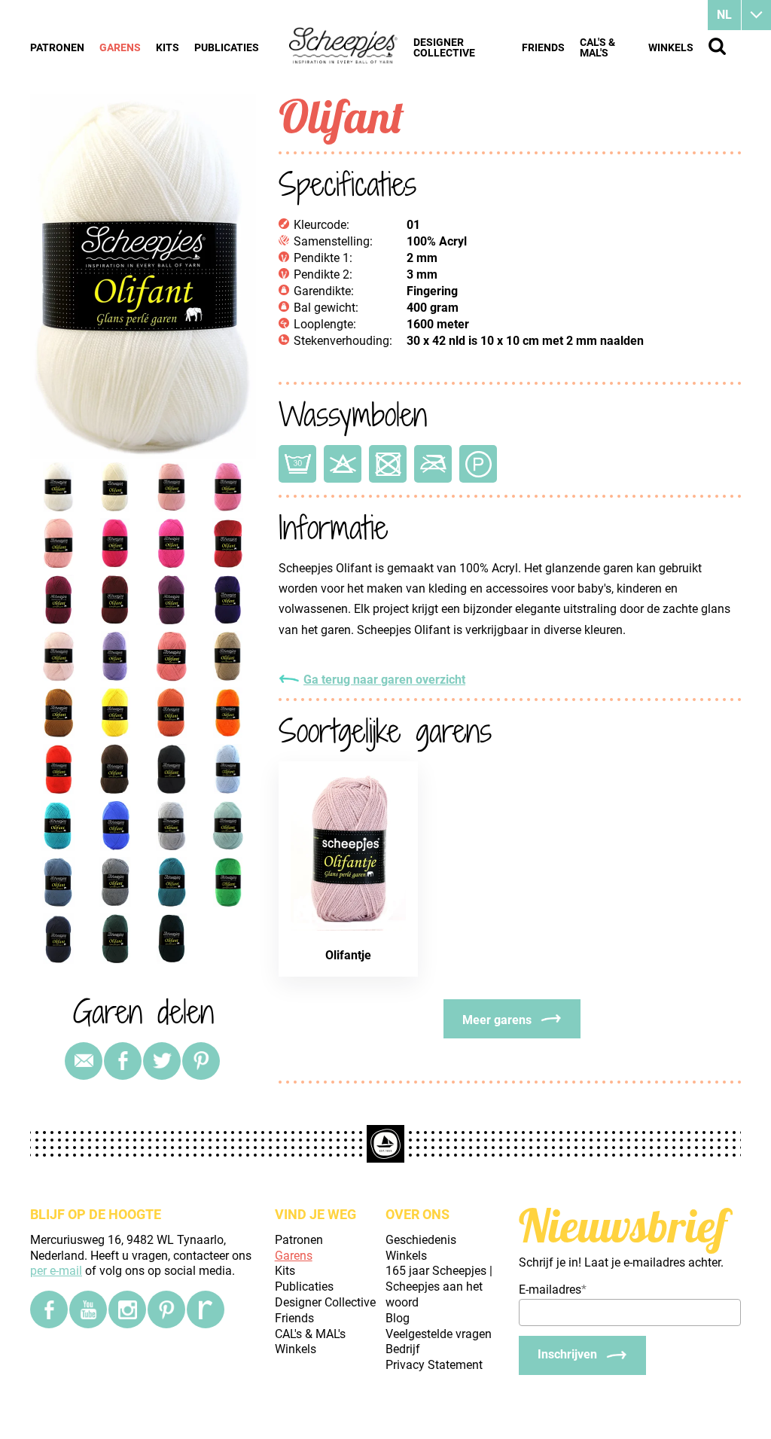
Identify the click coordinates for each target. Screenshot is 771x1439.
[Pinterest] (201, 1061)
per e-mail (56, 1271)
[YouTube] (88, 1309)
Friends (543, 47)
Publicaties (226, 47)
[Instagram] (127, 1309)
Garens (120, 47)
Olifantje (348, 955)
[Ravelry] (205, 1309)
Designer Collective (444, 47)
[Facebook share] (123, 1061)
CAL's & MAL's (597, 47)
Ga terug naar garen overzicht (384, 680)
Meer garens (497, 1020)
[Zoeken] (717, 46)
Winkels (670, 47)
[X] (162, 1061)
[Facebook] (49, 1309)
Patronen (57, 47)
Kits (167, 47)
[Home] (343, 47)
